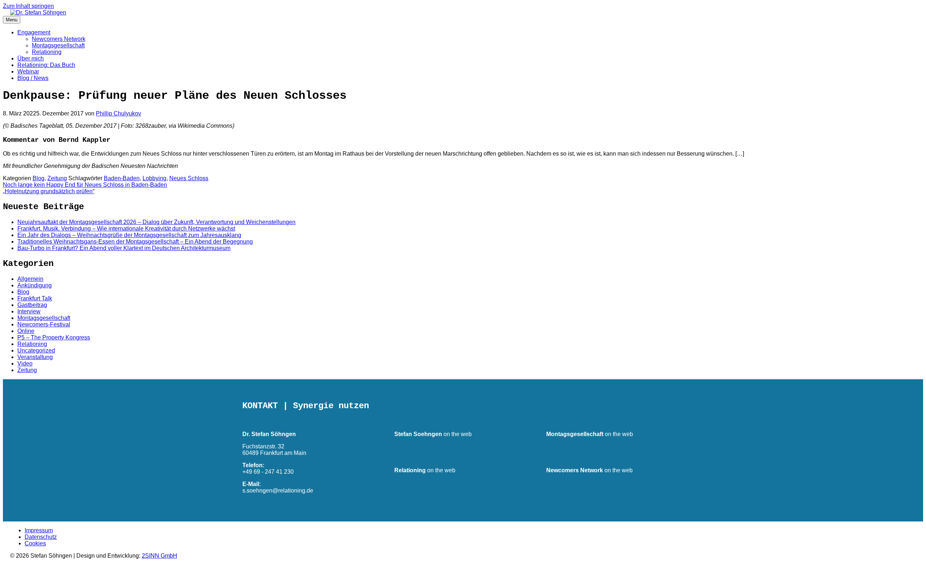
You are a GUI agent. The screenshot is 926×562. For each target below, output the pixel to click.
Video (25, 363)
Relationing (46, 52)
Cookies (35, 543)
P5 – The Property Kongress (53, 337)
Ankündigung (34, 285)
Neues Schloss (188, 178)
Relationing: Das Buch (46, 65)
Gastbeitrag (32, 305)
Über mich (30, 58)
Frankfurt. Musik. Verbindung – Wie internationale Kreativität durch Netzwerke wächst (126, 228)
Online (25, 331)
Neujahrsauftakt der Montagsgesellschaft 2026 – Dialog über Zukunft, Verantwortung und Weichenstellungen (156, 222)
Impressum (39, 530)
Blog (38, 178)
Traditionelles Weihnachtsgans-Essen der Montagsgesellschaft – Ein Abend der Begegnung (135, 241)
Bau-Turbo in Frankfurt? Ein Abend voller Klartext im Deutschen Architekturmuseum (123, 248)
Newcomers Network (58, 39)
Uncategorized (36, 350)
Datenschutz (41, 537)
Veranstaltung (35, 357)
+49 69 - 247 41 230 (268, 472)
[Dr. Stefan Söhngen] (34, 12)
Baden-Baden (122, 178)
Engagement (33, 32)
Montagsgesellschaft (58, 45)
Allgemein (30, 279)
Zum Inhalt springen (28, 6)
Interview (29, 311)
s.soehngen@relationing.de (277, 490)
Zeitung (57, 178)
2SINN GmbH (159, 556)
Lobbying (154, 178)
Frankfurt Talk (34, 298)
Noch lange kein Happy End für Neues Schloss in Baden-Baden (85, 185)
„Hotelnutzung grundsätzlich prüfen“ (48, 191)
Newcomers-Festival (43, 324)
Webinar (28, 71)
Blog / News (32, 78)
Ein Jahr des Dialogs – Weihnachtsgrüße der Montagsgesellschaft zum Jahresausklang (129, 235)
